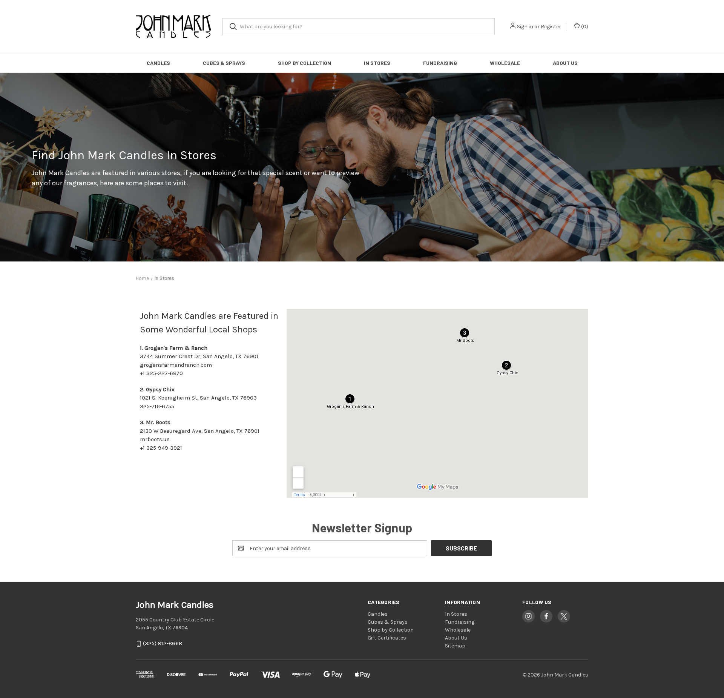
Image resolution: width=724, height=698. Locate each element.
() (584, 26)
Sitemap (455, 646)
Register (551, 26)
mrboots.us (155, 439)
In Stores (377, 63)
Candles (158, 63)
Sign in (525, 26)
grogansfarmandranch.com (176, 364)
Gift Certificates (387, 638)
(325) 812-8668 (162, 643)
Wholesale (505, 63)
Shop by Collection (304, 63)
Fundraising (440, 63)
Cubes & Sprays (224, 63)
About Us (565, 63)
